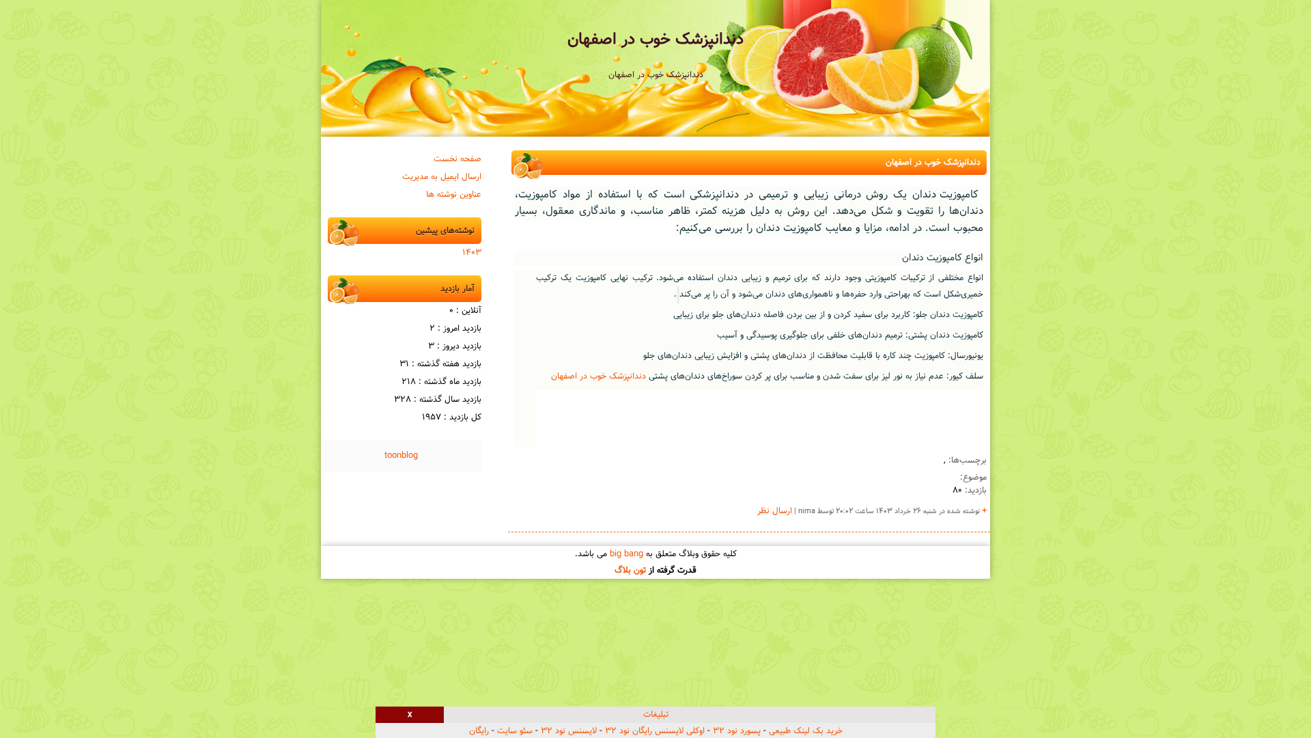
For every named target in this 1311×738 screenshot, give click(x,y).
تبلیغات (655, 715)
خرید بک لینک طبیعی (806, 731)
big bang (626, 554)
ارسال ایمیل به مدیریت (441, 177)
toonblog (401, 456)
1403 (471, 253)
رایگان (479, 731)
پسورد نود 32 (737, 731)
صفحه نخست (457, 159)
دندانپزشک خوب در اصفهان (655, 40)
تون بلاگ (630, 570)
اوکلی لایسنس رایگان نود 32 (655, 731)
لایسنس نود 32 (569, 731)
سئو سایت (515, 731)
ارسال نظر (774, 511)
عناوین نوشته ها (453, 195)
